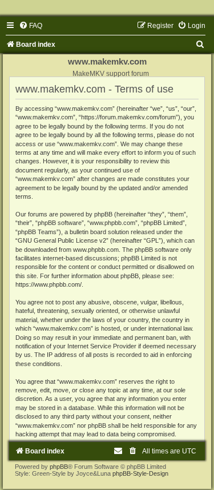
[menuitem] (30, 26)
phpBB (59, 466)
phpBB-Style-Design (140, 473)
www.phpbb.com (96, 249)
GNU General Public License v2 (62, 240)
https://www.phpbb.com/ (48, 284)
